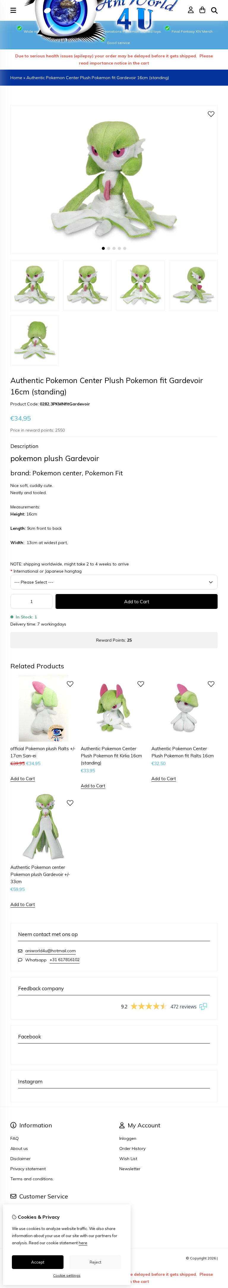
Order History (132, 1148)
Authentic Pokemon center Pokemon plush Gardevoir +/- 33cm (40, 874)
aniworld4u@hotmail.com (50, 950)
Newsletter (129, 1168)
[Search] (214, 10)
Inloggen (127, 1138)
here (83, 1242)
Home (16, 77)
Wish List (128, 1158)
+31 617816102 (65, 959)
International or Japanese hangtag (46, 571)
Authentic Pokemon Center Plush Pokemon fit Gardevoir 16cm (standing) (97, 77)
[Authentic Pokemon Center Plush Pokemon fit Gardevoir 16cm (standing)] (114, 252)
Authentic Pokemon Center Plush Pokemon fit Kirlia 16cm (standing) (111, 756)
